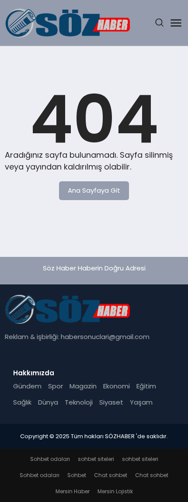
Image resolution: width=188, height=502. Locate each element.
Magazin (83, 386)
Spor (55, 386)
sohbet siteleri (96, 459)
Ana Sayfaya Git (94, 190)
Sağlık (22, 402)
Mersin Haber (73, 491)
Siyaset (111, 402)
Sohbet (76, 475)
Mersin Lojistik (115, 491)
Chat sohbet (110, 475)
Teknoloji (79, 402)
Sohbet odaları (50, 459)
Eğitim (146, 386)
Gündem (27, 386)
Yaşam (141, 402)
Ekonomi (116, 386)
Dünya (48, 402)
